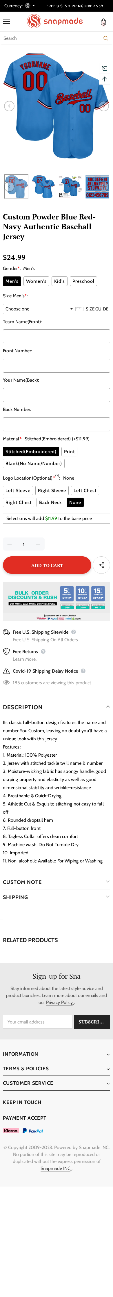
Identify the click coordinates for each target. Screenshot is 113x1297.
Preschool (83, 281)
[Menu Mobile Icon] (6, 21)
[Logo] (58, 21)
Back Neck (50, 502)
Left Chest (85, 490)
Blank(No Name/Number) (34, 463)
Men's (12, 281)
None (75, 502)
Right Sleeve (52, 490)
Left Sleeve (18, 490)
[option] (56, 106)
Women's (36, 281)
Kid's (59, 281)
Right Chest (19, 502)
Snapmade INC (55, 1168)
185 (16, 682)
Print (69, 451)
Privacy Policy (59, 1002)
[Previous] (9, 106)
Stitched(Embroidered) (31, 451)
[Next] (104, 106)
